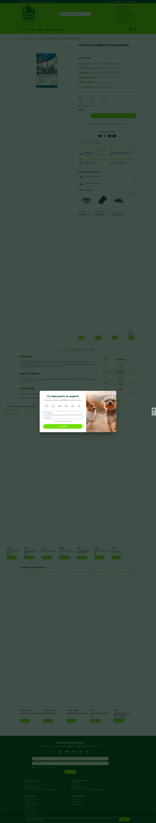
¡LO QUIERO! (62, 426)
